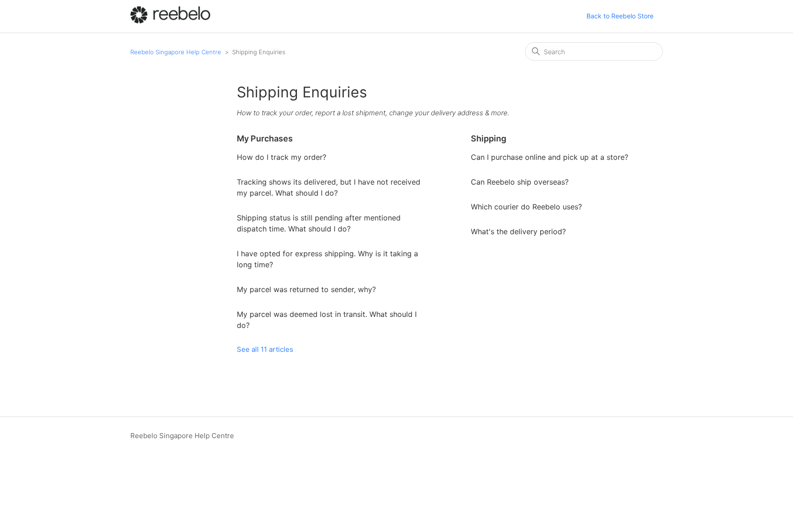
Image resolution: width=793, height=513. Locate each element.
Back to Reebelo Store (619, 16)
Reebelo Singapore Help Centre (175, 52)
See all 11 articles (265, 349)
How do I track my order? (281, 157)
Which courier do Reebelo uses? (526, 206)
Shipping (488, 138)
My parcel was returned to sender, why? (306, 289)
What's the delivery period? (518, 231)
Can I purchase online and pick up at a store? (549, 157)
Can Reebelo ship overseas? (520, 181)
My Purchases (265, 138)
